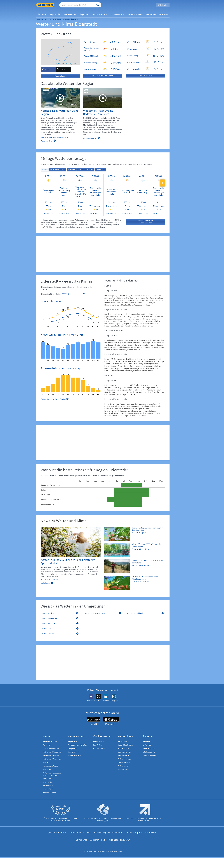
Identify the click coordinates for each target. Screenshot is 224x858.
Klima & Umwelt (149, 755)
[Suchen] (97, 4)
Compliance (81, 839)
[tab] (45, 169)
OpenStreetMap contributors (71, 64)
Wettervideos (125, 736)
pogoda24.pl (48, 789)
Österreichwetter (124, 752)
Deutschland (52, 19)
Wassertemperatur (75, 755)
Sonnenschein (73, 752)
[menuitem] (42, 14)
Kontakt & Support (134, 832)
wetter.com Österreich (52, 759)
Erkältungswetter (149, 752)
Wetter (47, 736)
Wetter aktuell (60, 76)
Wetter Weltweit (124, 762)
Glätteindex (147, 745)
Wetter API (47, 769)
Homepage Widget (50, 766)
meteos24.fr (48, 782)
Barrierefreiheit (97, 839)
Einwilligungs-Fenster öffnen (108, 832)
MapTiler (58, 64)
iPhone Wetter (98, 741)
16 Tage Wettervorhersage (102, 76)
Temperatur (72, 748)
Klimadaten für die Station (51, 294)
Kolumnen (47, 745)
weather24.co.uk (49, 792)
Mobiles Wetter (102, 736)
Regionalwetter (124, 755)
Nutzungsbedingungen (119, 839)
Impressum (151, 832)
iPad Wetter (97, 745)
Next (162, 183)
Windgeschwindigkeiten (77, 745)
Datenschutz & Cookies (80, 832)
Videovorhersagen (50, 741)
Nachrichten (122, 741)
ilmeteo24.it (47, 785)
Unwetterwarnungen (51, 748)
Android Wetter (99, 748)
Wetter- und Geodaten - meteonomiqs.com (52, 774)
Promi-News (123, 769)
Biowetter (146, 741)
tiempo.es (47, 778)
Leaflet (51, 64)
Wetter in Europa (124, 759)
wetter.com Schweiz (51, 755)
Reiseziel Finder (149, 748)
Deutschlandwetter (125, 745)
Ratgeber (148, 736)
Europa (43, 19)
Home (38, 19)
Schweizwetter (123, 748)
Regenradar (72, 741)
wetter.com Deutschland (52, 752)
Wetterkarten (76, 736)
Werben (46, 762)
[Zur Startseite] (45, 5)
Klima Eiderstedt (145, 75)
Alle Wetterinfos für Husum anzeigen (145, 221)
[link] (42, 14)
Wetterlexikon (123, 766)
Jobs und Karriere (57, 832)
